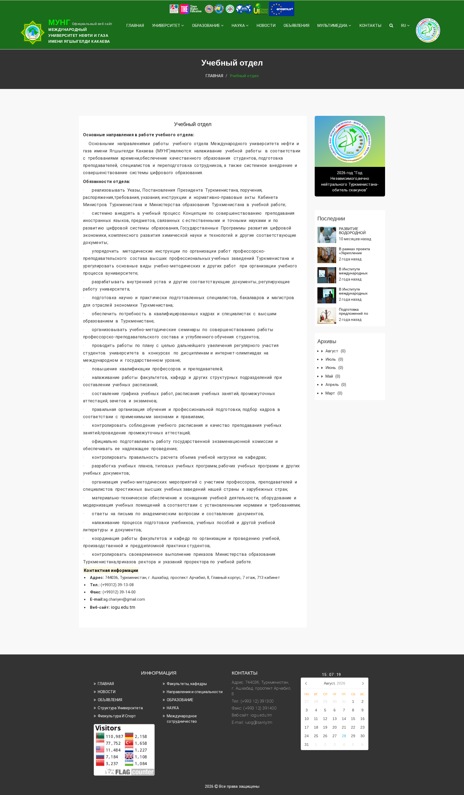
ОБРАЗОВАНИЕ (206, 25)
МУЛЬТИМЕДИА (333, 25)
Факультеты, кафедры (187, 684)
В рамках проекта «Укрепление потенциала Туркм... (357, 253)
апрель (335, 384)
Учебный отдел (193, 124)
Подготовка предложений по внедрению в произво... (359, 313)
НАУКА (239, 25)
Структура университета (120, 708)
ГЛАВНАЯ (135, 25)
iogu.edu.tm (123, 607)
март (333, 393)
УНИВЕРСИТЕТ (166, 25)
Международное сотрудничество (182, 719)
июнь (334, 367)
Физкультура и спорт (117, 716)
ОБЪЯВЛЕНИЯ (296, 25)
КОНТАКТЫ (370, 25)
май (332, 376)
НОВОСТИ (266, 25)
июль (334, 359)
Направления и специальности (195, 692)
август (335, 351)
